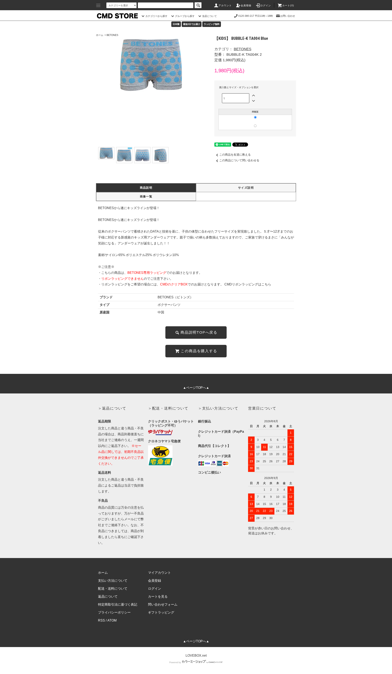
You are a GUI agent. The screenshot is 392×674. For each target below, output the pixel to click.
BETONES (112, 35)
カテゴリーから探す (156, 16)
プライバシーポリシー (114, 612)
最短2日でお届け (191, 24)
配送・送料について (112, 588)
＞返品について (112, 408)
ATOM (112, 620)
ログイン (265, 5)
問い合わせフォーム (162, 604)
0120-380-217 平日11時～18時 (255, 15)
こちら (266, 284)
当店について (209, 16)
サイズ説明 (246, 187)
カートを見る (158, 596)
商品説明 (146, 187)
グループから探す (185, 16)
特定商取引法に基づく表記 (117, 604)
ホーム (99, 35)
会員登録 (246, 5)
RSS (101, 620)
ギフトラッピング (161, 612)
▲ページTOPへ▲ (196, 387)
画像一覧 (146, 196)
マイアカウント (159, 572)
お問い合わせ (287, 15)
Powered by (175, 662)
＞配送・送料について (168, 408)
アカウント (225, 5)
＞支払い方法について (218, 408)
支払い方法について (112, 580)
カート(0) (288, 5)
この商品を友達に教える (235, 154)
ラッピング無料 (211, 24)
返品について (108, 596)
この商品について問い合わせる (239, 160)
